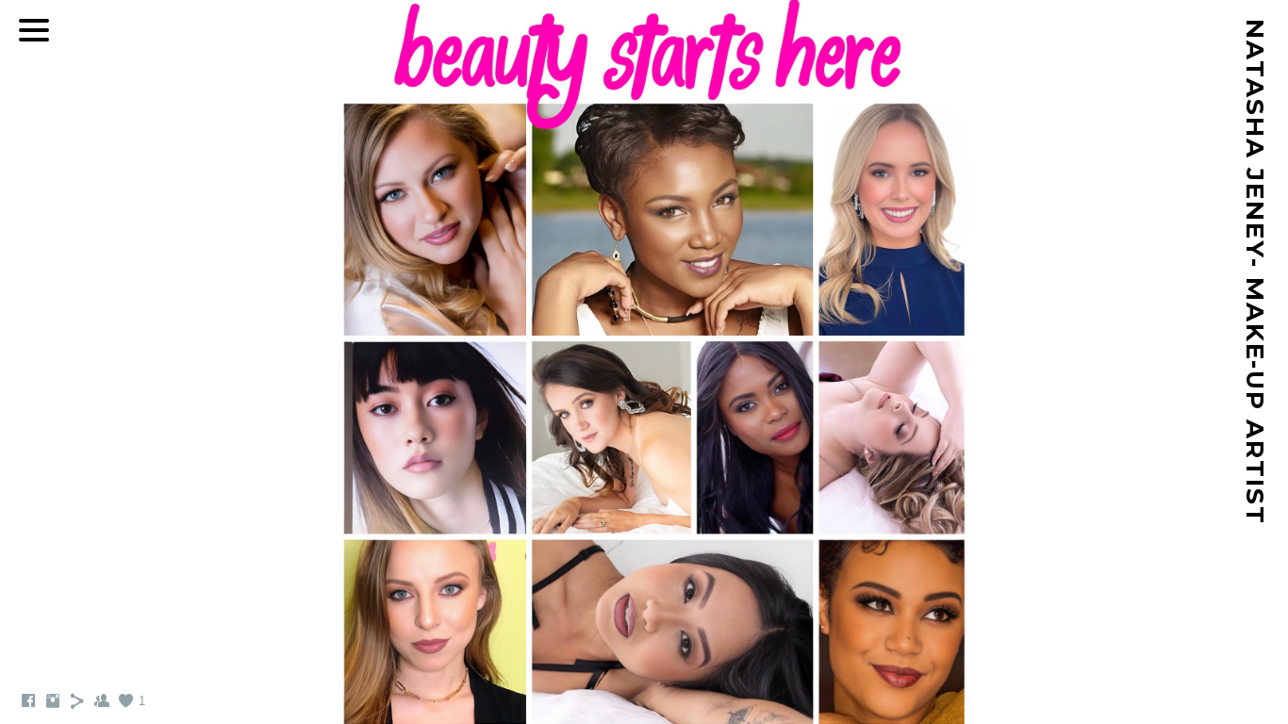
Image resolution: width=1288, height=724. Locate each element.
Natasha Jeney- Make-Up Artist (1255, 272)
